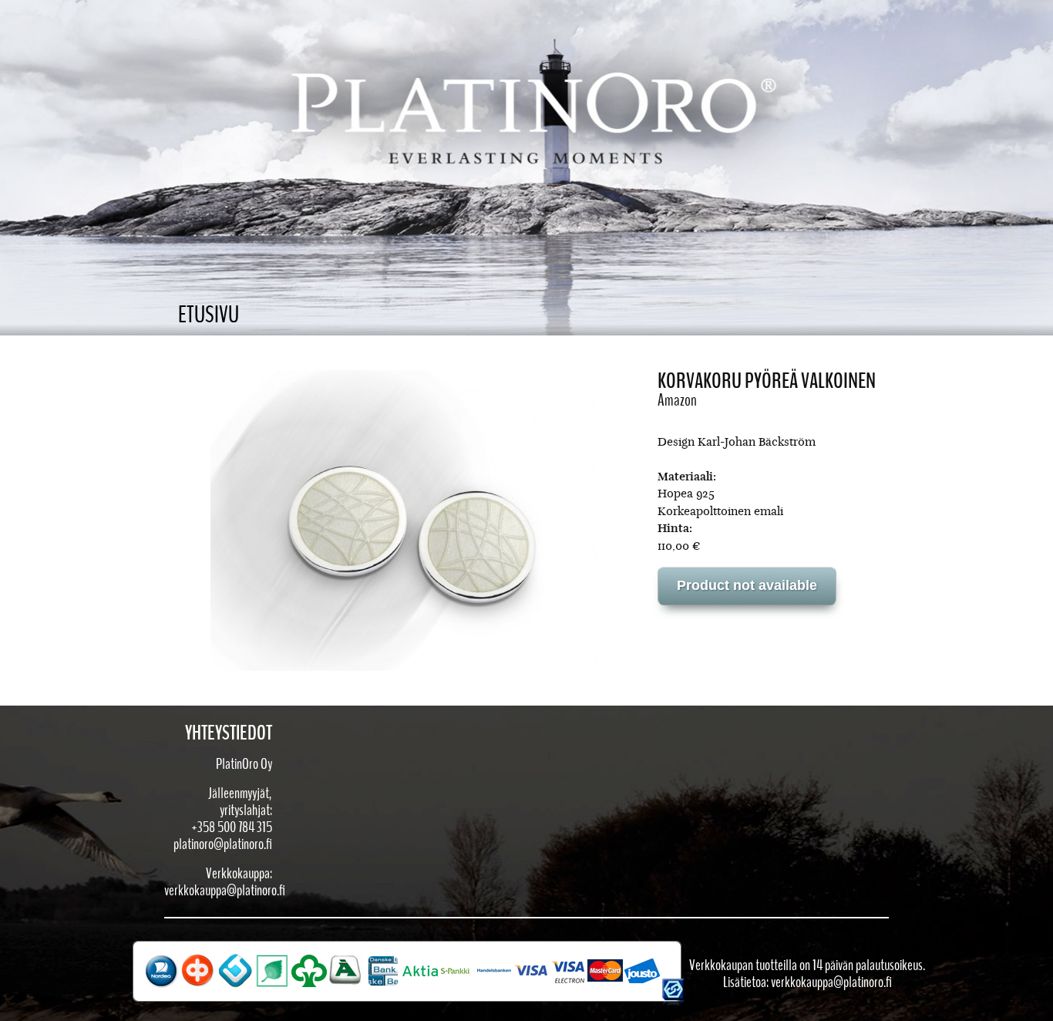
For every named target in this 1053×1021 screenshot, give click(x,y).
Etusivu (208, 315)
